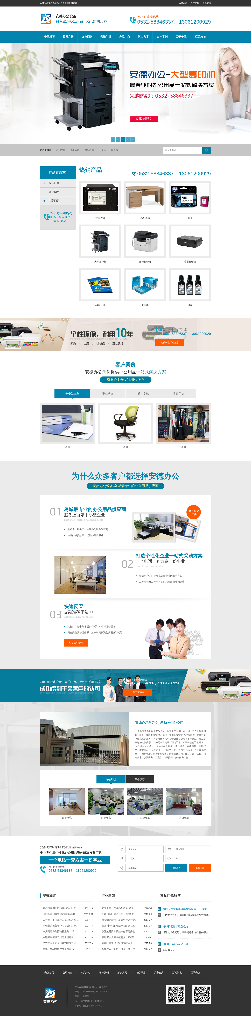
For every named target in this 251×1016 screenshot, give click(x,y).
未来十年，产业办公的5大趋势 (118, 908)
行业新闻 (108, 895)
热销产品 (90, 170)
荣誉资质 (140, 779)
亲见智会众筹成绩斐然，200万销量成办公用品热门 (119, 937)
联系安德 (207, 3)
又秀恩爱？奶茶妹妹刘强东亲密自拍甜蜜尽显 (61, 943)
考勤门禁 (105, 36)
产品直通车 (57, 172)
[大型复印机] (125, 91)
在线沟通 (200, 868)
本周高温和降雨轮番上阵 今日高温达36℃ (61, 931)
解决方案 (143, 36)
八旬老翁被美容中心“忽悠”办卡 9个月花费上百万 (61, 925)
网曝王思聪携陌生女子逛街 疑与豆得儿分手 (61, 949)
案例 (67, 446)
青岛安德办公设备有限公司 (159, 722)
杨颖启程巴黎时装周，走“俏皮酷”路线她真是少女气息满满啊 (119, 914)
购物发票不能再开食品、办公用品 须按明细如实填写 (119, 949)
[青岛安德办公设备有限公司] (74, 25)
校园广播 (68, 36)
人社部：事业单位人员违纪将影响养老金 (61, 920)
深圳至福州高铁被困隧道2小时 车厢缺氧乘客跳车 (61, 914)
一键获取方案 (137, 692)
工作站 (102, 150)
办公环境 (111, 779)
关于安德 (195, 3)
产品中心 (124, 36)
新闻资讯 (177, 972)
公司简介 (67, 972)
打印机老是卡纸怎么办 (175, 911)
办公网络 (87, 36)
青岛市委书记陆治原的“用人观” (59, 908)
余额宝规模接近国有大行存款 (58, 937)
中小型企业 (72, 393)
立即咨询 (78, 642)
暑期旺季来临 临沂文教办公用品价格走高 (119, 943)
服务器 (114, 150)
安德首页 (49, 36)
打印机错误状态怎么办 (175, 929)
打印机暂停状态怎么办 (175, 946)
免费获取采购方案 (170, 342)
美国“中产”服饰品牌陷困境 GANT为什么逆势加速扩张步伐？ (119, 925)
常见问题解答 (170, 895)
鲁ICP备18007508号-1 (92, 1006)
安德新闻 (49, 895)
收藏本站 (183, 3)
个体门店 (178, 393)
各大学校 (143, 393)
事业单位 (107, 393)
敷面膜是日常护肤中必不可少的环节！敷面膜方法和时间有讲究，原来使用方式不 (119, 931)
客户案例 (162, 36)
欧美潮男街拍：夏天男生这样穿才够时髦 (119, 920)
